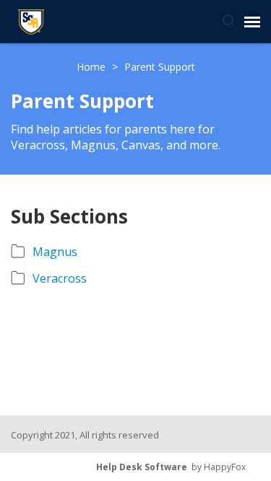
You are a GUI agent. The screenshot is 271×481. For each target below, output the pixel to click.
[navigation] (252, 22)
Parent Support (159, 67)
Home (92, 67)
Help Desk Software (141, 467)
